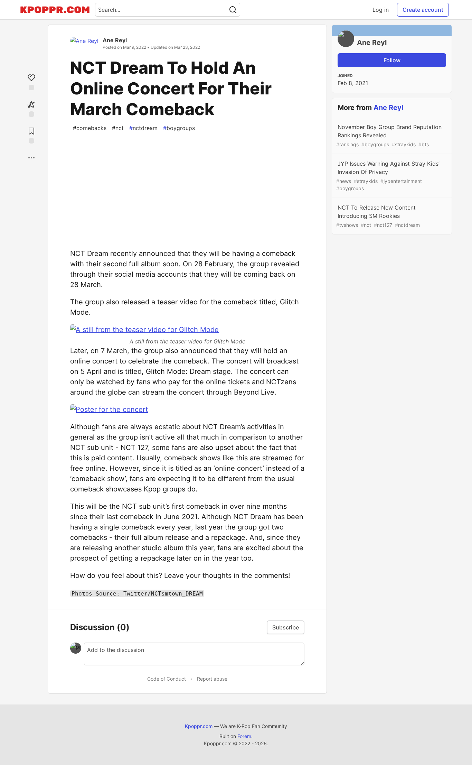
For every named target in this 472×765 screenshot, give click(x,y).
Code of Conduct (166, 679)
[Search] (233, 9)
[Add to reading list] (31, 134)
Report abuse (212, 679)
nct (118, 128)
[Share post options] (31, 158)
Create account (423, 9)
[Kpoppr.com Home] (54, 10)
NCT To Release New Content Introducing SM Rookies (378, 216)
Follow (392, 60)
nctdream (143, 128)
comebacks (89, 128)
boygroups (179, 128)
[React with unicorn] (31, 108)
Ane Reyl (115, 40)
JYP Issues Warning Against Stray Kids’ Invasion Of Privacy (388, 175)
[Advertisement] (187, 185)
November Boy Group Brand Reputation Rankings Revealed (389, 135)
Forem (244, 736)
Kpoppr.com (199, 726)
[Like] (31, 81)
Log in (380, 9)
